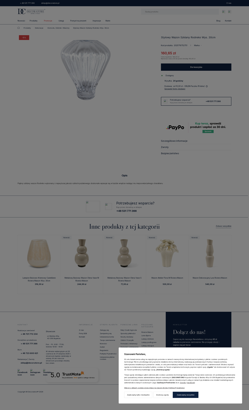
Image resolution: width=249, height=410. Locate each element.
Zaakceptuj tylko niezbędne (138, 395)
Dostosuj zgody (162, 395)
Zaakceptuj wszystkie (185, 395)
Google (183, 383)
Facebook (190, 383)
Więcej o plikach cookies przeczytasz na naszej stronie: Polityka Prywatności (154, 388)
